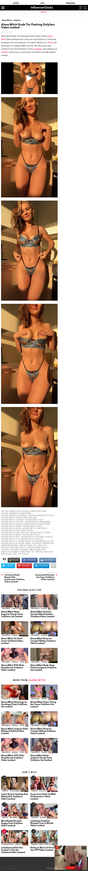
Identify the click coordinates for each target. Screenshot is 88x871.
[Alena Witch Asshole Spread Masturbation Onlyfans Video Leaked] (44, 602)
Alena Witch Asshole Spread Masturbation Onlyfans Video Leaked (42, 614)
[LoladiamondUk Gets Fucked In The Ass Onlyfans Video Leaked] (14, 837)
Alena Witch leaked (12, 524)
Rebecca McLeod (45, 844)
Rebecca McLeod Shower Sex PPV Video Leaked (43, 849)
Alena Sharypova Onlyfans (16, 513)
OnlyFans (5, 52)
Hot (42, 3)
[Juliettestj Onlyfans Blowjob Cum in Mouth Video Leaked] (44, 811)
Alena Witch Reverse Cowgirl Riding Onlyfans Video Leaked (43, 641)
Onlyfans (15, 608)
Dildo (45, 548)
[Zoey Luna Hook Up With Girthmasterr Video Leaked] (44, 784)
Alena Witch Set (32, 535)
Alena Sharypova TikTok (42, 516)
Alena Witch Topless (32, 539)
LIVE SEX (43, 12)
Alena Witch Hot (34, 520)
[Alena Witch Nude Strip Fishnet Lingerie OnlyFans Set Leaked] (44, 655)
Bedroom (48, 543)
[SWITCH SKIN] (80, 7)
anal (28, 543)
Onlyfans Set (28, 552)
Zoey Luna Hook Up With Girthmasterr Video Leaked (43, 796)
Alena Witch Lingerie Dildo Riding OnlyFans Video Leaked (14, 731)
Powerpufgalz (15, 791)
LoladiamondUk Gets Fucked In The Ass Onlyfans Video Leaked (13, 850)
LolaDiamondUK (7, 844)
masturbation (37, 550)
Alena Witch (8, 518)
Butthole (21, 548)
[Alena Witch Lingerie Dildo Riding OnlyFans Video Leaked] (14, 719)
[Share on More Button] (53, 565)
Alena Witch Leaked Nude (37, 524)
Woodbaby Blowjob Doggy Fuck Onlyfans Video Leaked (12, 823)
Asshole (37, 543)
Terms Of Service (52, 868)
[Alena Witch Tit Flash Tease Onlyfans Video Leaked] (14, 628)
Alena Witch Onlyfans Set (15, 533)
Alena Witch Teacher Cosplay (37, 537)
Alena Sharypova (11, 511)
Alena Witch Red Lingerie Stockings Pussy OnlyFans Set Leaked (14, 704)
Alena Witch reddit (12, 535)
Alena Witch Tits (10, 539)
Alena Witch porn (40, 533)
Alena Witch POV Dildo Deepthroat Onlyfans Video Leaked (12, 667)
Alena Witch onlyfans (35, 528)
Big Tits (43, 545)
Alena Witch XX (27, 541)
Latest (16, 3)
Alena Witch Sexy (11, 537)
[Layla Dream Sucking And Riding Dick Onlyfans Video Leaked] (14, 784)
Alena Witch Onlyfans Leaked (17, 530)
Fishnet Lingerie (20, 550)
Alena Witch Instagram (38, 522)
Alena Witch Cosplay (13, 520)
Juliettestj (34, 817)
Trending (70, 3)
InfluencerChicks (42, 7)
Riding (40, 552)
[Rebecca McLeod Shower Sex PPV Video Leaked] (44, 837)
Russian (49, 552)
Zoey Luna (42, 791)
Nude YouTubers (10, 552)
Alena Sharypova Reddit (14, 516)
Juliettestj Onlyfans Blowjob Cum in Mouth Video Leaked (41, 823)
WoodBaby (14, 817)
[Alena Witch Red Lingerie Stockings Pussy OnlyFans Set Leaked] (14, 692)
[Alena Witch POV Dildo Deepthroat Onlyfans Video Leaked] (14, 655)
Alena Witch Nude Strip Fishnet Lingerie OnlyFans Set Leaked (43, 667)
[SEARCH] (85, 7)
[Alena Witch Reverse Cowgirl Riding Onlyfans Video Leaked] (44, 628)
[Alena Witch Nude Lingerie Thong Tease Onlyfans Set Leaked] (14, 602)
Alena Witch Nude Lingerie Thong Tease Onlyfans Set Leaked (12, 614)
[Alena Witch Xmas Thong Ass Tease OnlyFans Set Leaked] (44, 692)
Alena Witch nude (33, 526)
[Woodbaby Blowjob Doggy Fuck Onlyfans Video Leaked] (14, 811)
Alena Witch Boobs (27, 518)
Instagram (37, 49)
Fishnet (6, 550)
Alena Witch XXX (45, 541)
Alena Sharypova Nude (34, 511)
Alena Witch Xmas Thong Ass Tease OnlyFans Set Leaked (43, 704)
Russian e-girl (9, 554)
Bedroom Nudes (10, 545)
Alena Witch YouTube (13, 543)
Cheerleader (34, 548)
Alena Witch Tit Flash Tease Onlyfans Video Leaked (12, 641)
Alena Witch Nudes (12, 528)
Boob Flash (8, 548)
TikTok (50, 42)
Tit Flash (23, 554)
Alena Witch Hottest (13, 522)
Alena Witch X (9, 541)
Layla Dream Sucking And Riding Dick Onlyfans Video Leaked (14, 796)
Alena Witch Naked (12, 526)
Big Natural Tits (28, 545)
